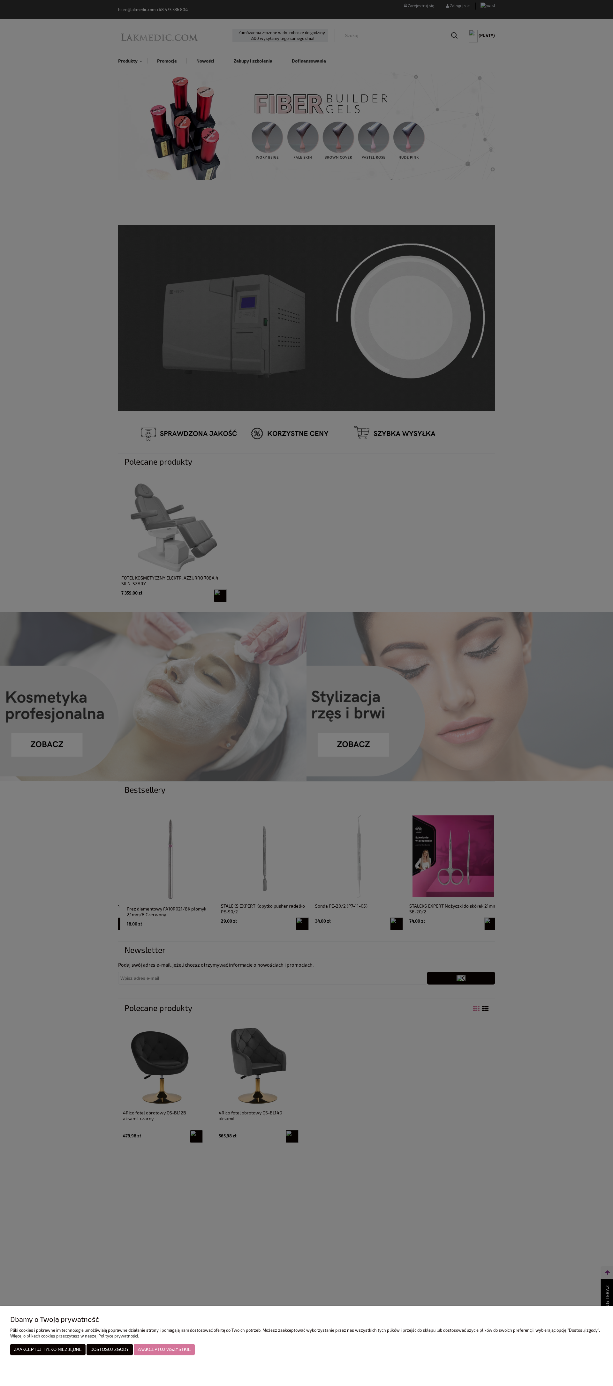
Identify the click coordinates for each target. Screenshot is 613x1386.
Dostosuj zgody (109, 1349)
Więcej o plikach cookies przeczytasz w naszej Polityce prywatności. (74, 1335)
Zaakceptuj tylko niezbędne (48, 1349)
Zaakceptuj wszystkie (164, 1349)
